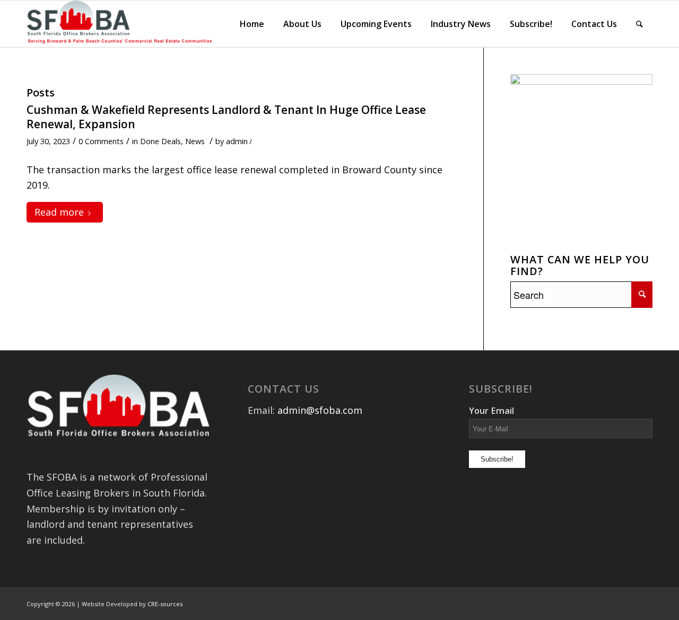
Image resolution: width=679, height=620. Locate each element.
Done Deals (160, 141)
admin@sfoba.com (319, 410)
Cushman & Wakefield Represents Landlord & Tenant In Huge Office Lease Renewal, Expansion (226, 116)
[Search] (639, 24)
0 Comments (101, 141)
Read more (59, 212)
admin (237, 141)
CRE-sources (164, 604)
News (195, 141)
